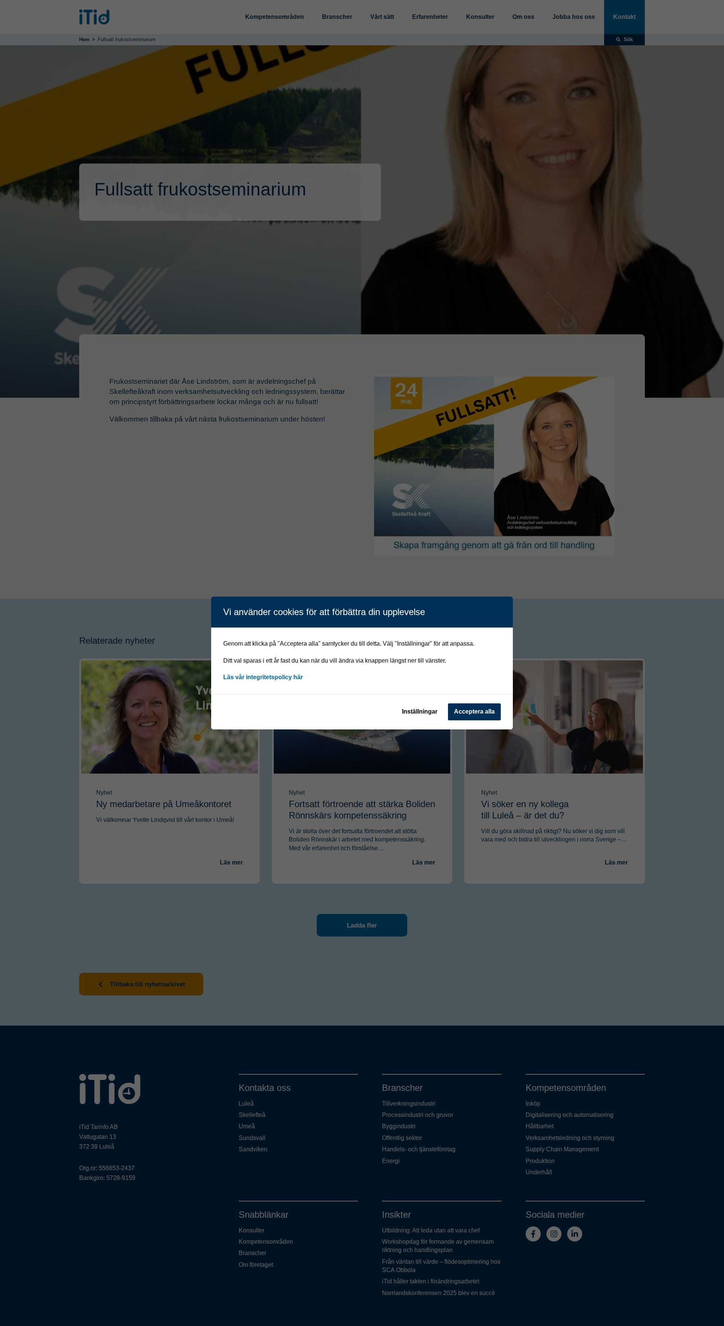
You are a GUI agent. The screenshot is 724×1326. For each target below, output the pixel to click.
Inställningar (419, 711)
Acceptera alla (474, 711)
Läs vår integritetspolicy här (263, 677)
